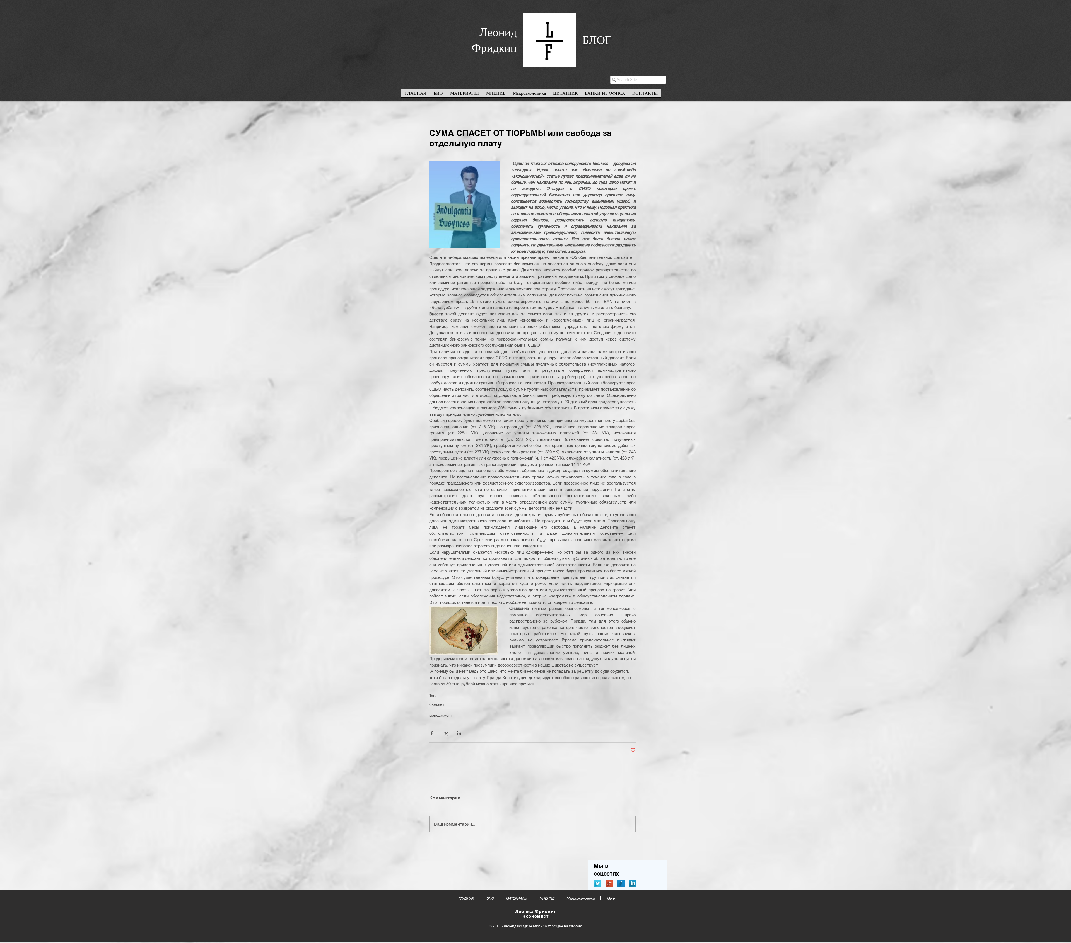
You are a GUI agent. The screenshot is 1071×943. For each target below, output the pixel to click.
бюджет (437, 704)
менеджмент (441, 715)
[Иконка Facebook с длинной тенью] (621, 883)
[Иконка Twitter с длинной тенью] (597, 883)
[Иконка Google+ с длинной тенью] (609, 883)
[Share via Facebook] (432, 733)
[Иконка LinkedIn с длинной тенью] (632, 883)
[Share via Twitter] (445, 733)
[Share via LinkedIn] (459, 733)
